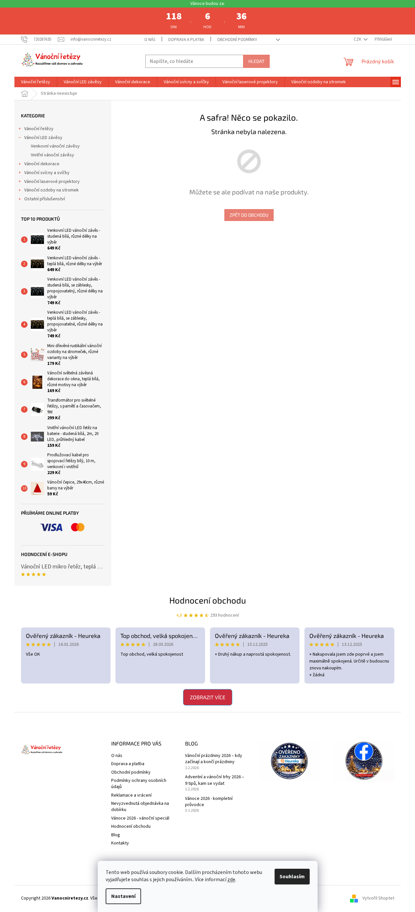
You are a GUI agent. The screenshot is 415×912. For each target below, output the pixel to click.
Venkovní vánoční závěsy (55, 146)
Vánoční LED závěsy (43, 137)
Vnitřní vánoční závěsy (52, 155)
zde (231, 879)
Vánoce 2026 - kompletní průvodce (209, 802)
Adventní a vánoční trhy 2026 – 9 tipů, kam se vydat (214, 780)
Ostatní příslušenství (44, 199)
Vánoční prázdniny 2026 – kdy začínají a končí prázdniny (213, 759)
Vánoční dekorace (41, 164)
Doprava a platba (186, 40)
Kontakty (120, 843)
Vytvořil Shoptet (378, 898)
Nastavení (123, 896)
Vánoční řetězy (38, 129)
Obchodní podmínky (237, 40)
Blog (115, 835)
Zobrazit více (207, 697)
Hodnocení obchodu (207, 600)
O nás (149, 40)
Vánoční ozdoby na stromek (51, 190)
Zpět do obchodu (249, 215)
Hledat (256, 61)
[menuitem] (35, 82)
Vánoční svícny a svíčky (47, 172)
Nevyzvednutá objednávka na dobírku (140, 806)
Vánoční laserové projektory (52, 181)
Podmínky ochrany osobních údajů (138, 783)
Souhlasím (292, 876)
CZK (358, 39)
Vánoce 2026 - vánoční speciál (140, 818)
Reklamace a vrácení (131, 795)
